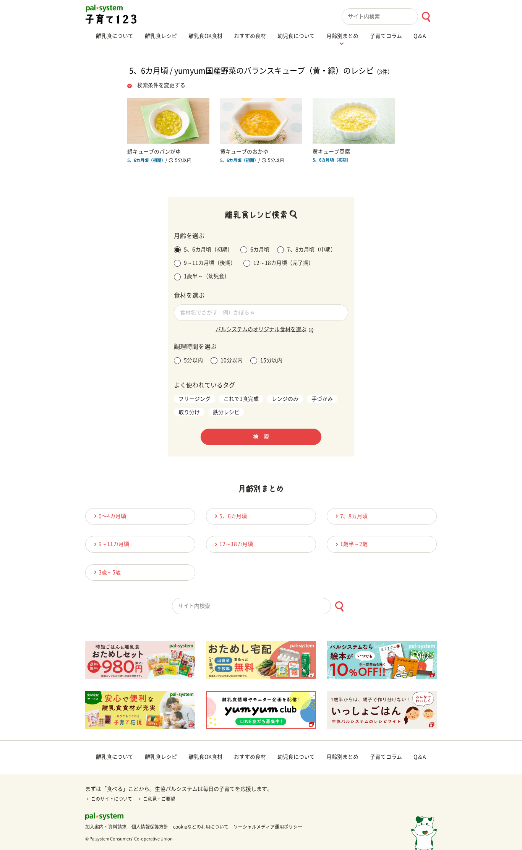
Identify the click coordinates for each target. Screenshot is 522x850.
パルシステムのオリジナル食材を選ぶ (261, 329)
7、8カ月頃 (354, 516)
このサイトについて (111, 799)
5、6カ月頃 (233, 516)
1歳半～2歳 (354, 544)
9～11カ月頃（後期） (210, 263)
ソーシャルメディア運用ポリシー (267, 826)
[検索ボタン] (426, 17)
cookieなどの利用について (201, 826)
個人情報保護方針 (149, 826)
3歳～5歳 (110, 572)
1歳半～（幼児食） (207, 276)
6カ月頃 (259, 249)
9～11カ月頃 (114, 544)
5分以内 (193, 360)
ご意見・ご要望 (159, 799)
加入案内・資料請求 (105, 826)
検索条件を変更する (161, 85)
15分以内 (271, 360)
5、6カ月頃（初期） (208, 249)
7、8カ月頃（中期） (311, 249)
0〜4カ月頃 (112, 516)
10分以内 (231, 360)
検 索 (261, 436)
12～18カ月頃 (236, 544)
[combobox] (389, 16)
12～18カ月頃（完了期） (283, 263)
